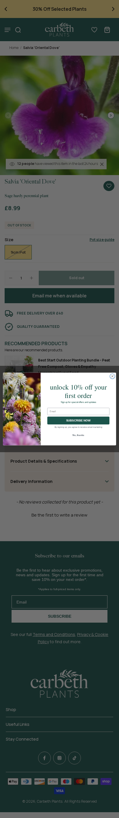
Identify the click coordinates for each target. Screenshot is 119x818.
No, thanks (78, 435)
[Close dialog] (112, 376)
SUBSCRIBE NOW (78, 420)
